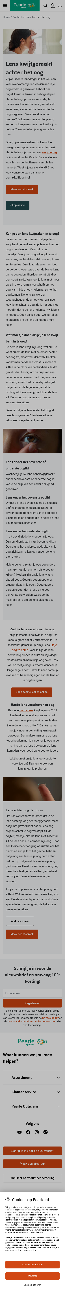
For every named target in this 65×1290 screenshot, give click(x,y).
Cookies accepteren (32, 1264)
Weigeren (33, 1275)
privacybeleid (15, 1250)
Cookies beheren (33, 1284)
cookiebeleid (30, 1250)
